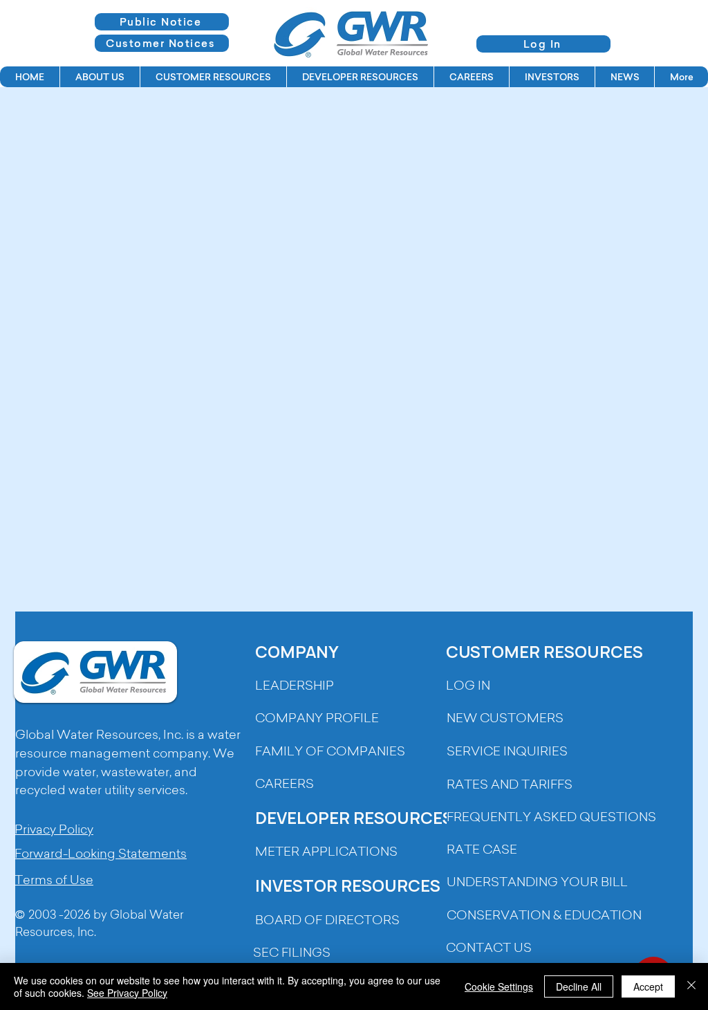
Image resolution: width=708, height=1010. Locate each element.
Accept (648, 986)
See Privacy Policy (127, 993)
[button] (99, 76)
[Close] (691, 986)
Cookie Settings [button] (499, 986)
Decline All (579, 986)
